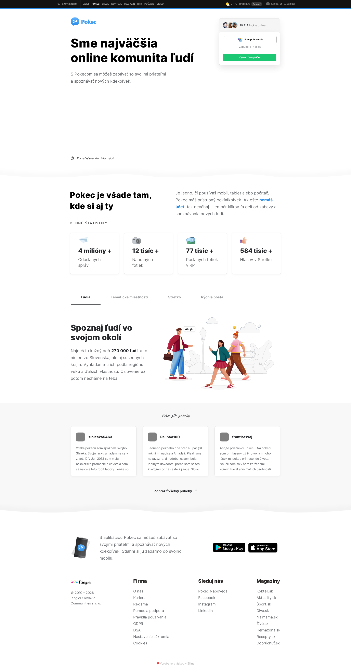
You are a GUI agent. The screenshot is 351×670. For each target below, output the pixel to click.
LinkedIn (205, 611)
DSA (137, 630)
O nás (138, 591)
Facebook (206, 598)
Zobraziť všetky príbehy (173, 491)
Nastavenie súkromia (151, 636)
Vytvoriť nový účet (250, 57)
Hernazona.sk (268, 630)
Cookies (140, 643)
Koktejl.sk (265, 591)
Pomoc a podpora (148, 611)
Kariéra (139, 598)
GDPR (138, 623)
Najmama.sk (267, 617)
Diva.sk (263, 611)
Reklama (140, 604)
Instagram (207, 604)
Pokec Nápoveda (213, 591)
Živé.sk (263, 623)
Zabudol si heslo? (250, 46)
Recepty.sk (266, 636)
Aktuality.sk (266, 598)
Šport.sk (264, 604)
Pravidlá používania (149, 617)
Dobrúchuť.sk (268, 643)
